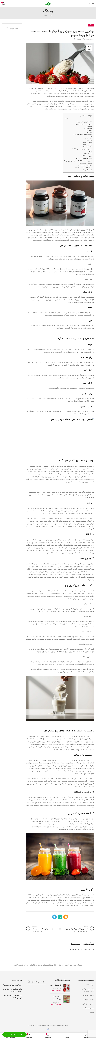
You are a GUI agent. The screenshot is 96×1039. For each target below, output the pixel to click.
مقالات (46, 16)
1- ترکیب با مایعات (86, 163)
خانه (51, 16)
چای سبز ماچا (88, 139)
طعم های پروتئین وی (85, 122)
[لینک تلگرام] (54, 917)
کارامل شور (89, 143)
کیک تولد (89, 141)
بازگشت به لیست (60, 928)
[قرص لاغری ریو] (66, 988)
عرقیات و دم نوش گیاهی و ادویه (87, 990)
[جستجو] (7, 28)
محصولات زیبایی (88, 1004)
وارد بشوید (73, 949)
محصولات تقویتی (88, 995)
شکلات (90, 126)
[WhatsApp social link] (60, 917)
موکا (91, 136)
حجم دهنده (90, 985)
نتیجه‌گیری (88, 170)
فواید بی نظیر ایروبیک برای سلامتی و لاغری (12, 990)
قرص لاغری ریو (55, 985)
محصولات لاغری (88, 1008)
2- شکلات (89, 154)
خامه (90, 130)
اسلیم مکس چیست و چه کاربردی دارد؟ (13, 996)
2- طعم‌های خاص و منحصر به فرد (82, 134)
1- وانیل (90, 151)
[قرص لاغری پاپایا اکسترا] (66, 1000)
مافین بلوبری (88, 147)
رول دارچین (89, 145)
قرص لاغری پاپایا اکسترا (57, 997)
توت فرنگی (89, 128)
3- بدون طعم (88, 156)
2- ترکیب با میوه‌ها (86, 165)
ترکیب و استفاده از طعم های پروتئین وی (79, 161)
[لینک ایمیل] (65, 917)
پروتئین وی (86, 88)
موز (91, 132)
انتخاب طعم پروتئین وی (84, 158)
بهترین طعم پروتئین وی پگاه (83, 149)
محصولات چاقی (88, 1000)
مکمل (92, 1012)
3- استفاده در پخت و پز (85, 168)
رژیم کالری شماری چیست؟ (12, 985)
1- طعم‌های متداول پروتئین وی (83, 124)
